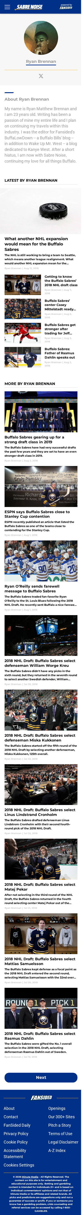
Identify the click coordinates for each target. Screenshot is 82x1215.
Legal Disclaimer (63, 1142)
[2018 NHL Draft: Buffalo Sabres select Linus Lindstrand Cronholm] (41, 799)
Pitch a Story (59, 1125)
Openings (56, 1108)
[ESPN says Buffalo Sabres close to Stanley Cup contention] (41, 501)
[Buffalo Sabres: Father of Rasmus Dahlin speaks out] (41, 357)
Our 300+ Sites (61, 1116)
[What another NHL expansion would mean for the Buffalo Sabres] (41, 229)
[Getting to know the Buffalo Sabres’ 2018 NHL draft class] (41, 285)
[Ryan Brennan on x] (41, 76)
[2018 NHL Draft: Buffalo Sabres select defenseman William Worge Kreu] (41, 650)
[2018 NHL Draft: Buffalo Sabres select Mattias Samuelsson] (41, 948)
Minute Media (30, 1176)
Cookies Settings (19, 1165)
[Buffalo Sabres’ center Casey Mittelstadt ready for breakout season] (41, 309)
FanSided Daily (17, 1125)
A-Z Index (57, 1150)
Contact (11, 1116)
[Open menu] (7, 7)
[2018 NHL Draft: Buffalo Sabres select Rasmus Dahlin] (41, 1023)
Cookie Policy (16, 1142)
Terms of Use (60, 1133)
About (9, 1108)
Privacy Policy (16, 1133)
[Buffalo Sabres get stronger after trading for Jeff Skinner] (41, 333)
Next (41, 1077)
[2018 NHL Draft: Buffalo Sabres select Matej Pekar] (41, 874)
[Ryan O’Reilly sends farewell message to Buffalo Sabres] (41, 575)
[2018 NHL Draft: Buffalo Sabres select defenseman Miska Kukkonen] (41, 725)
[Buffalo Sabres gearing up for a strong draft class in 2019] (41, 426)
